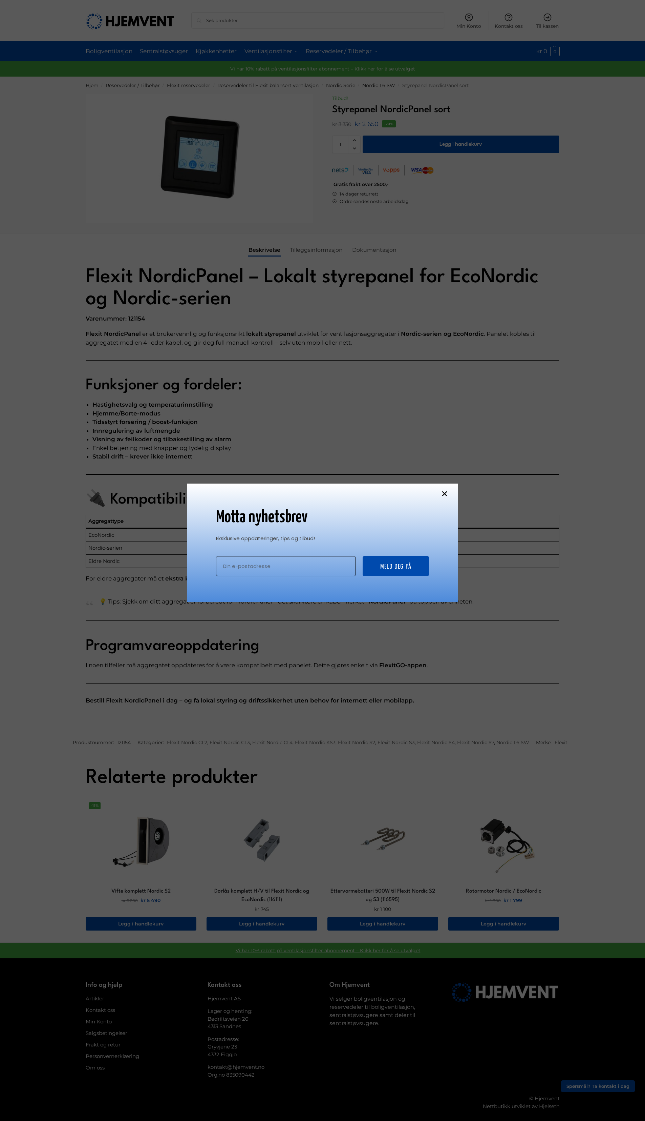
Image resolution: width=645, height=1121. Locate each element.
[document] (322, 560)
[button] (444, 493)
